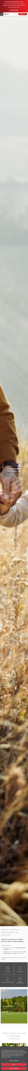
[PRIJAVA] (16, 14)
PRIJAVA (16, 14)
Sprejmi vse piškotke (14, 1068)
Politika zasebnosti (15, 1057)
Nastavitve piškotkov (14, 1060)
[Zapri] (26, 1048)
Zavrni (14, 1064)
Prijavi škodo (14, 10)
